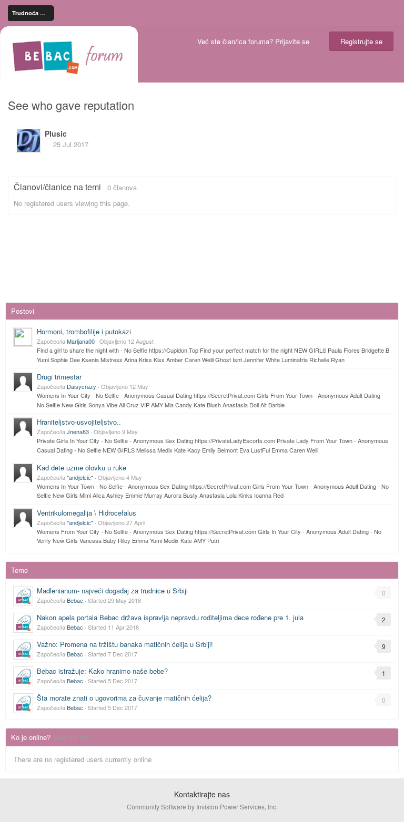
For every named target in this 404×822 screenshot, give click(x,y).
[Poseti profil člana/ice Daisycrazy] (23, 382)
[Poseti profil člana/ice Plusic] (28, 140)
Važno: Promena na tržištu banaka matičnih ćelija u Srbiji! (125, 644)
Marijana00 (81, 341)
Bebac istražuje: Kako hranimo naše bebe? (102, 671)
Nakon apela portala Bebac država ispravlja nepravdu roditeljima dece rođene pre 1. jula (170, 617)
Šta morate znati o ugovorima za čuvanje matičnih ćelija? (124, 698)
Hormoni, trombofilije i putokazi (84, 331)
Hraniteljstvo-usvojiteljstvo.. (79, 422)
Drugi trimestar (59, 377)
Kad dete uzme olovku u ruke (81, 467)
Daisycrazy (81, 386)
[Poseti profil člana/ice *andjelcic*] (23, 473)
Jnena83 (78, 431)
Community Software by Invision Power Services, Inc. (202, 806)
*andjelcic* (80, 477)
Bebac (75, 600)
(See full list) (72, 737)
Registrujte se (361, 41)
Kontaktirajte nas (202, 794)
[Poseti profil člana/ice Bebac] (23, 596)
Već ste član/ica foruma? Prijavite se (255, 41)
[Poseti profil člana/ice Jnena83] (23, 427)
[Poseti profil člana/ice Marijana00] (23, 337)
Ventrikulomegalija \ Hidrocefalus (86, 513)
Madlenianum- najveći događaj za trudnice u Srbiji (112, 590)
